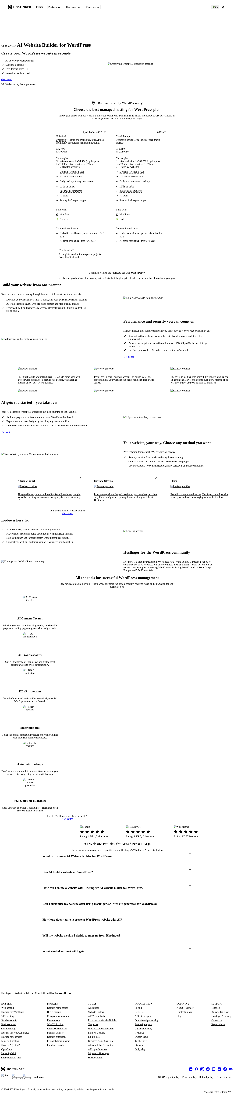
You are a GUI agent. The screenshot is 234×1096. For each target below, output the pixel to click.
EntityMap (140, 1049)
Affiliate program (143, 1016)
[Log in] (223, 7)
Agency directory (143, 1028)
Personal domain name (58, 1041)
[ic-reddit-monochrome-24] (219, 1069)
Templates (93, 1024)
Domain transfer (55, 1032)
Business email (8, 1024)
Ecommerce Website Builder (102, 1020)
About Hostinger (185, 1007)
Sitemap (139, 1045)
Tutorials (215, 1007)
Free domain (53, 1020)
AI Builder (93, 1007)
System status (141, 1036)
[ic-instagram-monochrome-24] (202, 1069)
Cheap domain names (58, 1016)
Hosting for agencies (11, 1036)
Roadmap (139, 1032)
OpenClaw (6, 1049)
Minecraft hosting (10, 1041)
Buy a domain (54, 1012)
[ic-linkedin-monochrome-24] (191, 1069)
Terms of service (224, 1077)
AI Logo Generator (97, 1049)
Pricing (39, 7)
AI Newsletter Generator (100, 1045)
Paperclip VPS (8, 1053)
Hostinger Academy (221, 1016)
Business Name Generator (101, 1041)
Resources (91, 7)
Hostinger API (95, 1057)
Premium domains (56, 1045)
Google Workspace (11, 1057)
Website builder (23, 993)
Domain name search (57, 1007)
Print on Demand (96, 1032)
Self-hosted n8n (9, 1020)
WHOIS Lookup (55, 1024)
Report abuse (218, 1024)
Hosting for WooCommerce (15, 1032)
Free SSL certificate (57, 1028)
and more (39, 1077)
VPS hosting (7, 1016)
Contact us (216, 1020)
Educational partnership (146, 1020)
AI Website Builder (97, 1016)
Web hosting (7, 1007)
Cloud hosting (8, 1028)
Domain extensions (56, 1036)
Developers (71, 7)
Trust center (140, 1041)
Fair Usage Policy (135, 272)
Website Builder (96, 1012)
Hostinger (6, 993)
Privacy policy (189, 1077)
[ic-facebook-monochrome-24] (196, 1069)
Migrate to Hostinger (98, 1053)
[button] (117, 856)
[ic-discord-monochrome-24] (231, 1069)
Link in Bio (94, 1036)
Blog (179, 1016)
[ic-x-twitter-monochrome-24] (208, 1069)
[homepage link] (19, 7)
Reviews (139, 1012)
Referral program (143, 1024)
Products (52, 7)
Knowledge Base (220, 1012)
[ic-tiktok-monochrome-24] (225, 1069)
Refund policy (206, 1077)
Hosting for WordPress (12, 1012)
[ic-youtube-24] (214, 1069)
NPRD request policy (169, 1077)
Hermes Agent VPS (11, 1045)
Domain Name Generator (100, 1028)
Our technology (184, 1012)
